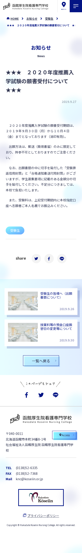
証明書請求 (55, 545)
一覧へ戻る (41, 360)
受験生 (49, 18)
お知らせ (31, 18)
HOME (14, 18)
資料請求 (26, 545)
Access (66, 435)
